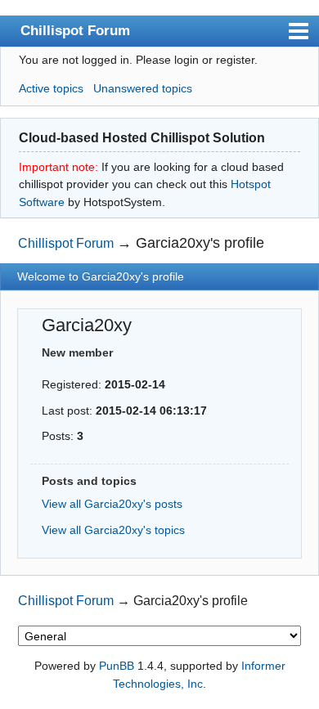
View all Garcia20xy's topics (113, 529)
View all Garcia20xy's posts (112, 503)
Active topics (51, 88)
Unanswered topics (142, 88)
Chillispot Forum (75, 30)
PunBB (116, 665)
